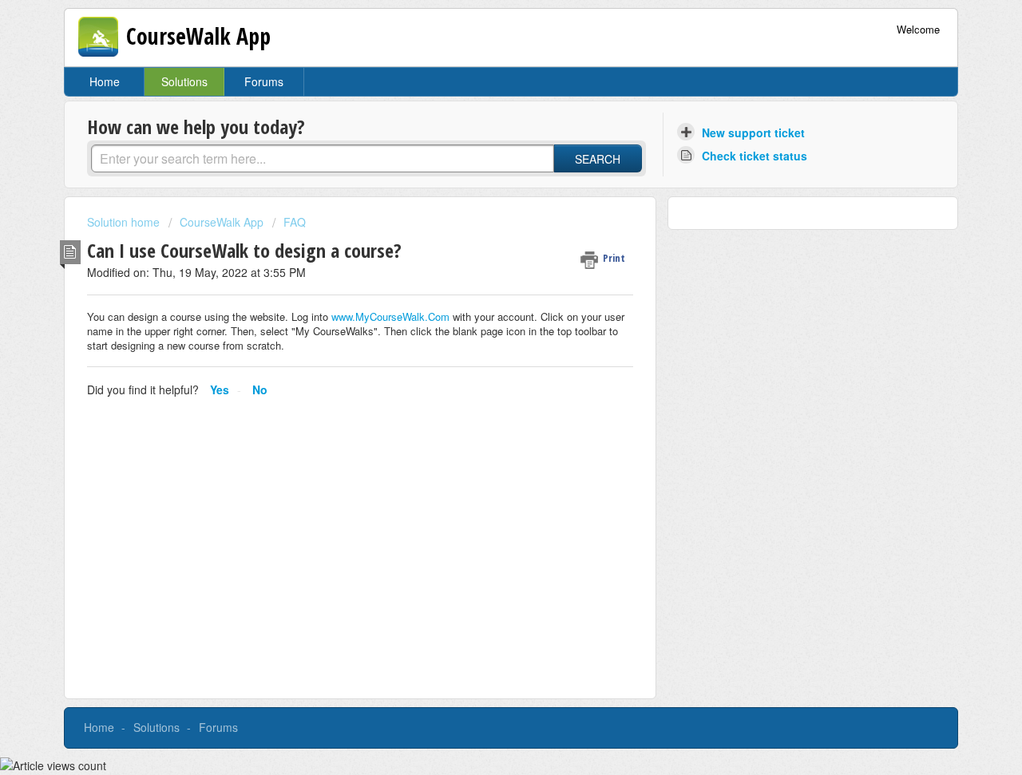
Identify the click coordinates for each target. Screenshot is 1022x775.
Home (104, 81)
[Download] (481, 175)
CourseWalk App (221, 222)
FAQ (294, 222)
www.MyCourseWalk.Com (390, 316)
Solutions (184, 81)
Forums (263, 81)
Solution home (125, 222)
